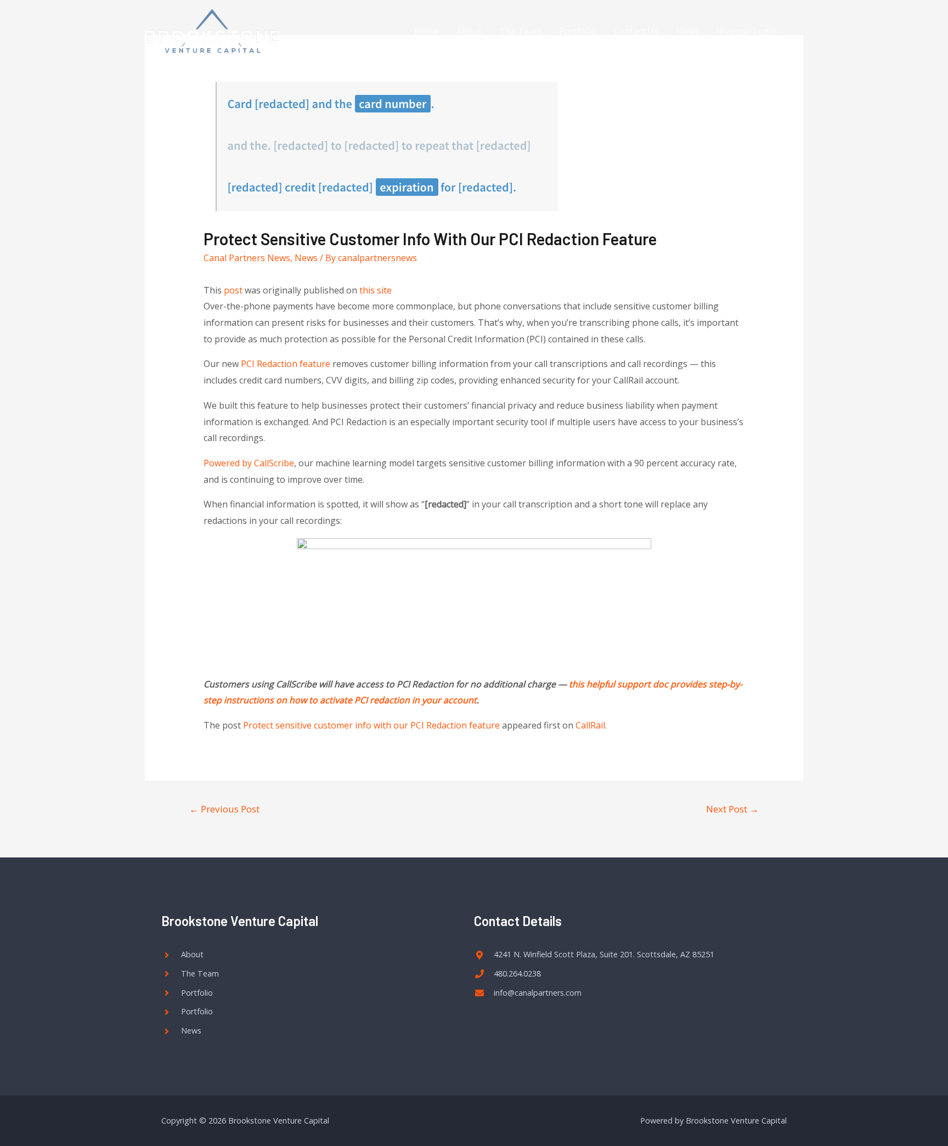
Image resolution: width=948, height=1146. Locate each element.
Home (426, 31)
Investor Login (746, 31)
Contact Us (635, 31)
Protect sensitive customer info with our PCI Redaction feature (371, 725)
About (469, 31)
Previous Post (224, 809)
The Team (520, 31)
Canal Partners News (247, 258)
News (687, 31)
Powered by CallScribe (249, 463)
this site (375, 290)
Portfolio (577, 31)
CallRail (590, 725)
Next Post (732, 809)
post (233, 290)
